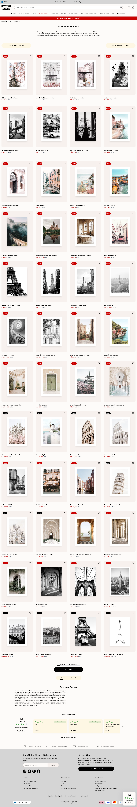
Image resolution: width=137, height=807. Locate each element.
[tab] (129, 7)
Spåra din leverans (100, 781)
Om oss (63, 781)
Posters (10, 21)
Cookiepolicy (59, 796)
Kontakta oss (99, 784)
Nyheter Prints (28, 786)
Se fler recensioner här (68, 737)
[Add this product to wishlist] (30, 56)
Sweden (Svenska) (22, 802)
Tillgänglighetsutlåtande (68, 788)
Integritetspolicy (84, 796)
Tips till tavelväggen (30, 781)
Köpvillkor (51, 796)
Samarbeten (65, 786)
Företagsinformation (71, 796)
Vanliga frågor (99, 786)
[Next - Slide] (122, 726)
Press (62, 784)
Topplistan (27, 784)
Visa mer (68, 669)
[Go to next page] (79, 678)
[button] (129, 799)
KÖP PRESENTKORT (97, 769)
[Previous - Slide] (31, 726)
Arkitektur (17, 21)
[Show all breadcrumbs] (3, 21)
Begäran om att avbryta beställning (106, 788)
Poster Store (73, 801)
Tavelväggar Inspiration (31, 788)
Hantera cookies (100, 790)
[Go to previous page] (58, 678)
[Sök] (121, 7)
